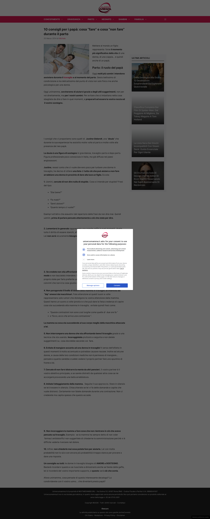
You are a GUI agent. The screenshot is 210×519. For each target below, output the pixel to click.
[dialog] (105, 259)
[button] (105, 259)
